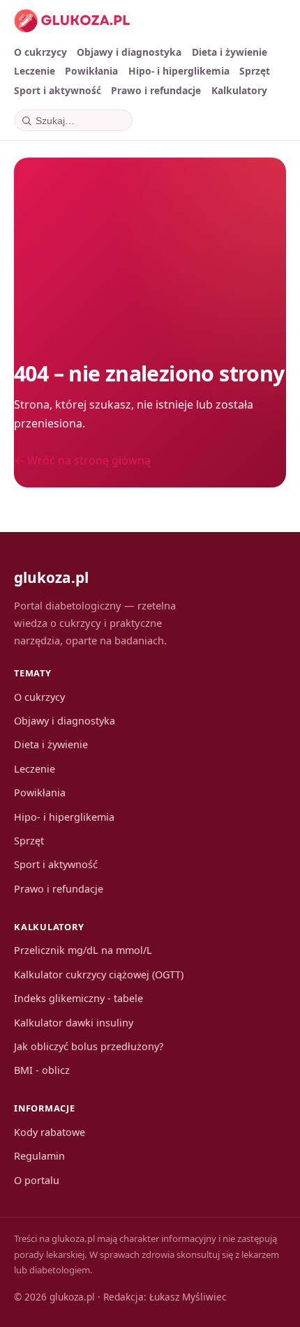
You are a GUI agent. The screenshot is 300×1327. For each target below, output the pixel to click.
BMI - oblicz (42, 1070)
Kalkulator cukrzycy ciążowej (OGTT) (98, 974)
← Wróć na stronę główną (82, 460)
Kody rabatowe (49, 1132)
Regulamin (39, 1155)
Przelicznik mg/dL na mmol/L (83, 950)
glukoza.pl (51, 577)
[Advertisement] (150, 257)
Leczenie (34, 70)
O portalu (36, 1180)
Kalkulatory (239, 90)
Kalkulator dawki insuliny (73, 1022)
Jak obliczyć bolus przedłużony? (88, 1046)
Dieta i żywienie (229, 52)
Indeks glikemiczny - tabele (78, 998)
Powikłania (91, 70)
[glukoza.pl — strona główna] (72, 21)
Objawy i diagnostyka (129, 52)
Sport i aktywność (57, 90)
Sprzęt (254, 70)
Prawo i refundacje (156, 90)
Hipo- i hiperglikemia (179, 70)
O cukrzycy (40, 52)
